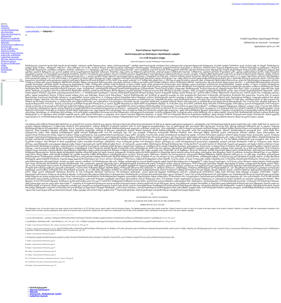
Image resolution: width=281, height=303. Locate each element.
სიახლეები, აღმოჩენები (11, 55)
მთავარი (4, 26)
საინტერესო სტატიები (10, 57)
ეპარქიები (5, 28)
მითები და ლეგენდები (10, 38)
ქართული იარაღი (8, 61)
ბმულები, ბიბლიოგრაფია (11, 59)
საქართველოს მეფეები (10, 40)
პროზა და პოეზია (8, 51)
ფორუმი (4, 68)
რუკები (4, 72)
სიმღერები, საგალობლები (12, 53)
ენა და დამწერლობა (9, 49)
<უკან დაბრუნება (32, 31)
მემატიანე (5, 42)
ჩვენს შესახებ (6, 70)
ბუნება (3, 65)
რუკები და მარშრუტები (10, 63)
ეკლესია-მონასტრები (10, 30)
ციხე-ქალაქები (7, 32)
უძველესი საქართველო (11, 34)
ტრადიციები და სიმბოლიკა (12, 45)
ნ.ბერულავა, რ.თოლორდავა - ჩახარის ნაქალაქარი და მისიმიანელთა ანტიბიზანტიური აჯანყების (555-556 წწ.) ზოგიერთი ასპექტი (78, 27)
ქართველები (6, 47)
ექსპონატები (6, 36)
